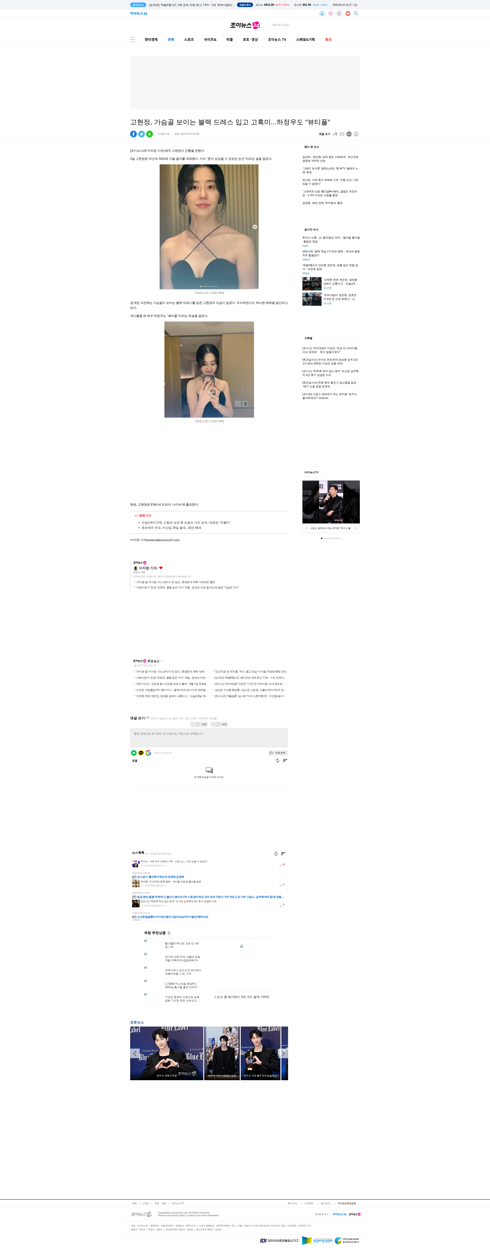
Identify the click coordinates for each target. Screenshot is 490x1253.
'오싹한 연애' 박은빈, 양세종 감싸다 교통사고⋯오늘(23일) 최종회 (173, 696)
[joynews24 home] (355, 1214)
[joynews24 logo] (245, 25)
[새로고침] (276, 854)
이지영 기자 (148, 568)
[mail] (342, 134)
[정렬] (283, 854)
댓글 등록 (280, 752)
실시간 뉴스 (311, 229)
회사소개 (292, 1203)
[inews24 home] (339, 1214)
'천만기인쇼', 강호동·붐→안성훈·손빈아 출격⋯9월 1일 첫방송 (171, 684)
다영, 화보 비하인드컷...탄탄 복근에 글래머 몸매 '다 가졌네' (187, 5)
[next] (356, 528)
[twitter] (141, 134)
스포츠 (189, 39)
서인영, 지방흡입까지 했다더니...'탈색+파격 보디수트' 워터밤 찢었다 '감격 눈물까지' (184, 690)
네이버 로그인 (134, 753)
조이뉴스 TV (277, 39)
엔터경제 (151, 39)
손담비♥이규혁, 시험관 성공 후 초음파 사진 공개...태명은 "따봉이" (186, 522)
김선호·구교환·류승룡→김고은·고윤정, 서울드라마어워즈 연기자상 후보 (256, 690)
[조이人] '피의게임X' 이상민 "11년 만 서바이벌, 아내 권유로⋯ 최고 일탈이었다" (260, 684)
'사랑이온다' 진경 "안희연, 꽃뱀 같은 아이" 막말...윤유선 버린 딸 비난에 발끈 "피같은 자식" (187, 587)
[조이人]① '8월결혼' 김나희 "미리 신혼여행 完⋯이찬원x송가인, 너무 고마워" (258, 696)
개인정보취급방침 (347, 1203)
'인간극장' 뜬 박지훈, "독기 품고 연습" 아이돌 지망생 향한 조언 (250, 671)
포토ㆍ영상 (160, 1203)
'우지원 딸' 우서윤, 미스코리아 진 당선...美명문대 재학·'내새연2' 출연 (175, 582)
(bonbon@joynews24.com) (163, 540)
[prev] (306, 528)
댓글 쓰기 (324, 133)
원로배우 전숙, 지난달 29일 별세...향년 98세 (171, 527)
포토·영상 (250, 39)
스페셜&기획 (305, 39)
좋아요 (161, 568)
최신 (328, 39)
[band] (149, 134)
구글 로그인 (148, 753)
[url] (349, 134)
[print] (356, 134)
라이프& (210, 39)
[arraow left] (135, 1053)
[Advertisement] (167, 626)
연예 (171, 39)
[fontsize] (334, 134)
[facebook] (133, 134)
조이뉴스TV (178, 1203)
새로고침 (161, 660)
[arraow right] (283, 1053)
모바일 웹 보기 (321, 1214)
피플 (229, 39)
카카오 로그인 (141, 753)
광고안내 (325, 1203)
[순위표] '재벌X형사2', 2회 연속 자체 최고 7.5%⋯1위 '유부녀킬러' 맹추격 (256, 677)
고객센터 (309, 1203)
